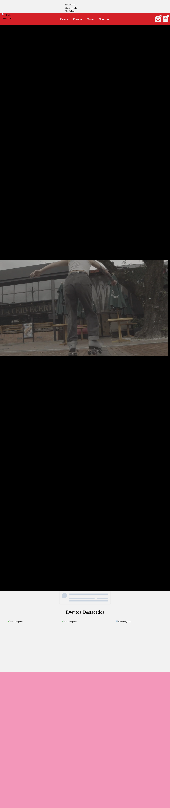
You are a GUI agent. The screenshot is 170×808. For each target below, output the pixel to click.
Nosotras (104, 19)
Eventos (77, 19)
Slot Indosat (70, 11)
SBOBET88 (70, 5)
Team (90, 19)
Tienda (64, 19)
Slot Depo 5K (71, 8)
